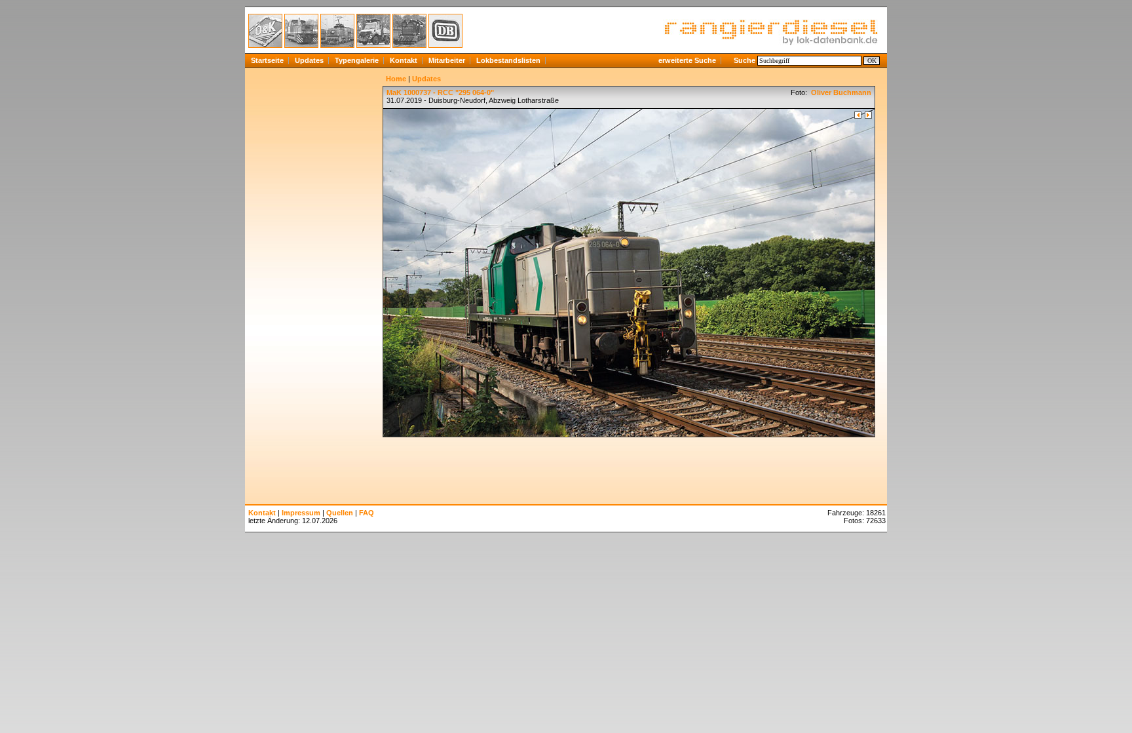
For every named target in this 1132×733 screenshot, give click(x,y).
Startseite (267, 60)
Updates (309, 60)
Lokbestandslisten (508, 60)
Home (396, 79)
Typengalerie (357, 60)
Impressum (301, 513)
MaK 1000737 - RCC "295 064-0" (440, 92)
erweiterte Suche (687, 60)
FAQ (366, 513)
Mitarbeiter (446, 60)
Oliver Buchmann (840, 92)
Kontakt (403, 60)
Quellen (339, 513)
